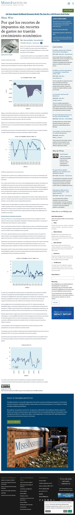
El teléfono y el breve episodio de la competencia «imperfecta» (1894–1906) (62, 72)
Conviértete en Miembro (26, 489)
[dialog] (59, 507)
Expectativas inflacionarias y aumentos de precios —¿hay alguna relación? (61, 192)
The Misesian (57, 262)
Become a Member (14, 422)
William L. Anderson (57, 137)
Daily (55, 222)
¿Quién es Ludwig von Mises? (8, 480)
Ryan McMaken (68, 118)
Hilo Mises (3, 493)
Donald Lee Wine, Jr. (57, 100)
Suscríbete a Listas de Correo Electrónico (27, 499)
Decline (65, 511)
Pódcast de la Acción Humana (8, 495)
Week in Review (58, 232)
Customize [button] (48, 511)
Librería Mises (23, 493)
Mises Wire (7, 18)
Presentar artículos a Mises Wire (60, 29)
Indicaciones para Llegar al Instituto (26, 485)
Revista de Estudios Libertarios (8, 490)
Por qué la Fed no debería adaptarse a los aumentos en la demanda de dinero (61, 171)
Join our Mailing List (43, 496)
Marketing (54, 281)
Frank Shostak (36, 43)
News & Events (58, 242)
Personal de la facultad (25, 509)
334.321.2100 (45, 488)
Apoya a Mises (23, 502)
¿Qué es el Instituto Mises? (26, 482)
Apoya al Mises (68, 10)
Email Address (56, 274)
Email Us (41, 494)
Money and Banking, (28, 40)
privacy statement (60, 297)
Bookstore (57, 253)
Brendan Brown (68, 54)
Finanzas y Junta (24, 496)
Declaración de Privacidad (26, 504)
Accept (70, 511)
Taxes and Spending (38, 40)
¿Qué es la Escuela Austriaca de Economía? (8, 483)
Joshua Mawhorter (57, 78)
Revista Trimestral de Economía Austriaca (8, 487)
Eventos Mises (23, 491)
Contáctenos (23, 507)
